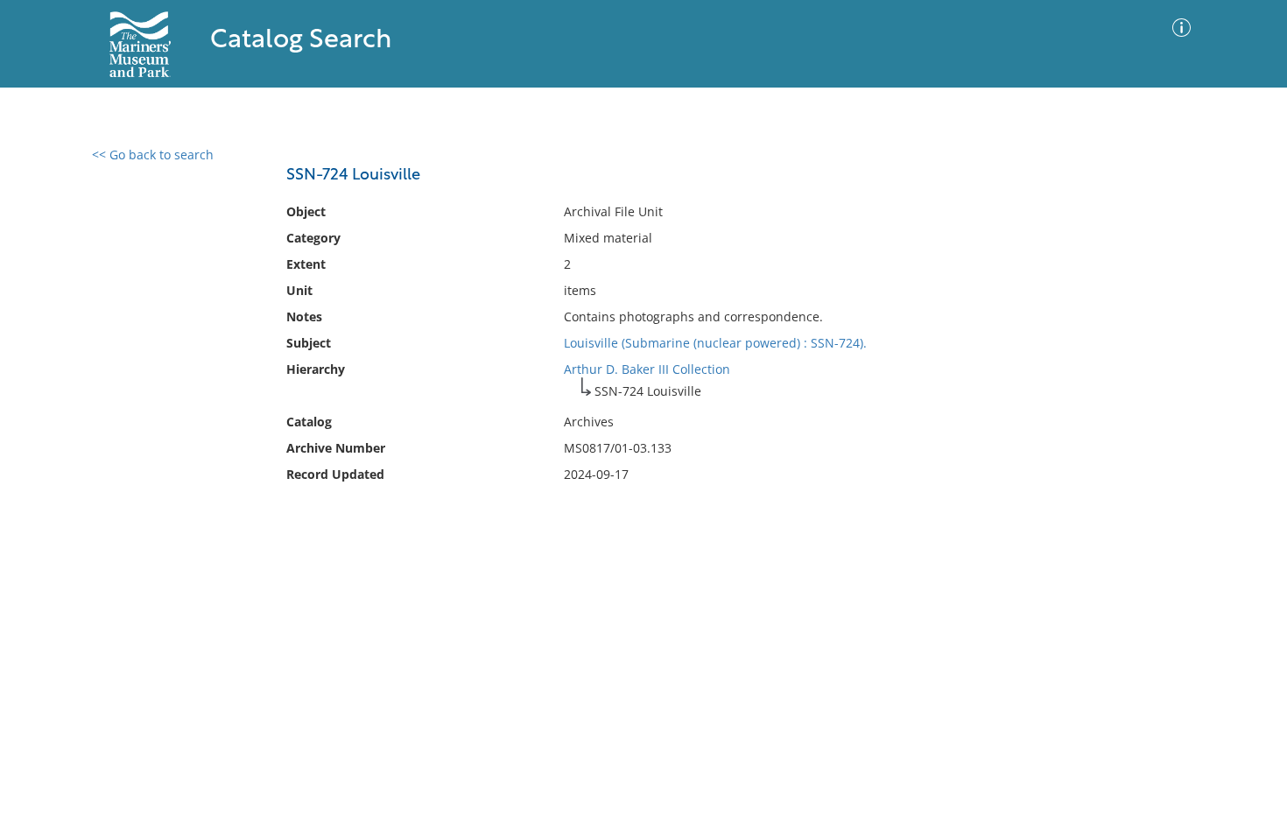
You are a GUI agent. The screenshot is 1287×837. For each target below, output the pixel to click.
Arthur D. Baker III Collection (647, 369)
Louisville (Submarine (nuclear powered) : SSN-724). (715, 342)
